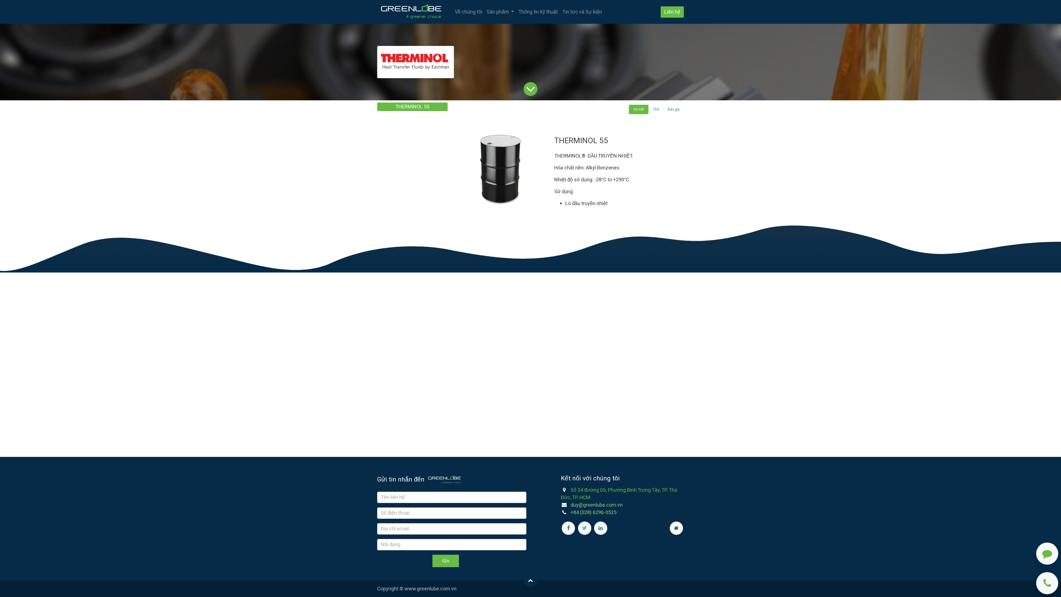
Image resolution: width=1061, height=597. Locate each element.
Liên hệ (672, 12)
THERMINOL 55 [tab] (412, 107)
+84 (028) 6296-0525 (593, 512)
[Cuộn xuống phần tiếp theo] (530, 88)
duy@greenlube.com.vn (597, 505)
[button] (530, 580)
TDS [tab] (656, 109)
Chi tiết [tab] (638, 109)
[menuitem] (468, 12)
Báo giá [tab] (673, 109)
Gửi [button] (445, 561)
